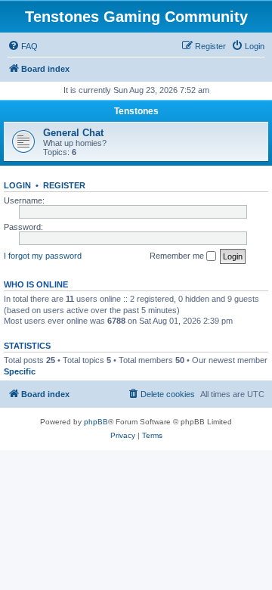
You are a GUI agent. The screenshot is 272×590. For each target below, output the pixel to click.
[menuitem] (23, 46)
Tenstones (136, 111)
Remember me (178, 255)
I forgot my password (43, 255)
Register (64, 185)
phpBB (96, 422)
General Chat (73, 132)
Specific (20, 371)
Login (17, 185)
